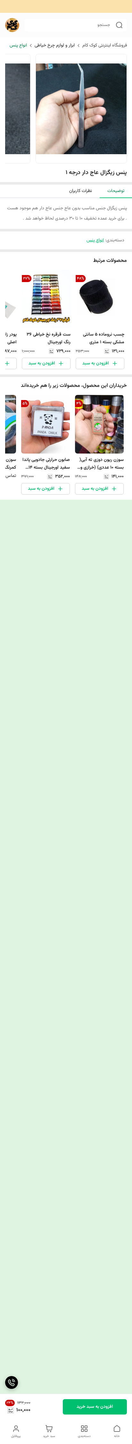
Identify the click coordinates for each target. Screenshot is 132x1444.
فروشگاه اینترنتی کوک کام (104, 45)
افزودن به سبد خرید (95, 1406)
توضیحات (115, 191)
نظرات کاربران (80, 191)
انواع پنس (18, 45)
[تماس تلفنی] (11, 1382)
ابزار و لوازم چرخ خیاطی (55, 45)
